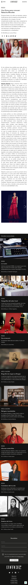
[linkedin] (9, 36)
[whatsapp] (13, 36)
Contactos (14, 578)
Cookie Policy (14, 582)
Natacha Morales (5, 83)
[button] (25, 206)
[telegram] (15, 36)
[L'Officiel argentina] (14, 2)
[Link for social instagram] (15, 573)
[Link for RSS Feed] (18, 572)
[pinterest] (7, 36)
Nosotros (14, 576)
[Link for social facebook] (12, 573)
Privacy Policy (21, 556)
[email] (2, 36)
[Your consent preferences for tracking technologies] (25, 582)
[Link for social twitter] (9, 573)
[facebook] (4, 36)
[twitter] (11, 36)
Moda (3, 7)
